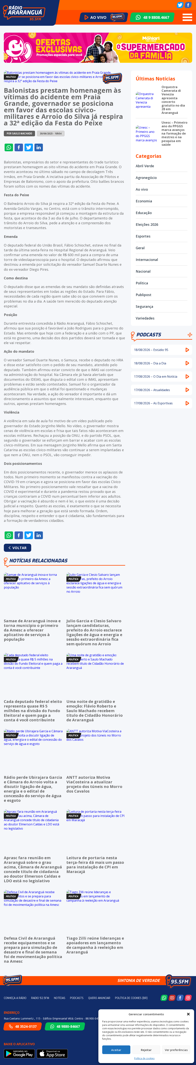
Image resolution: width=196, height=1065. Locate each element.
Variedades (145, 318)
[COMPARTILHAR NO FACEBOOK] (19, 147)
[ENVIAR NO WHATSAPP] (9, 147)
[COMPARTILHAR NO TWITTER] (28, 147)
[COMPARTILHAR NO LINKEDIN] (38, 147)
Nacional (143, 271)
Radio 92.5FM (40, 998)
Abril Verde (145, 166)
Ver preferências (176, 1050)
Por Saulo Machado (19, 133)
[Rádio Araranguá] (24, 12)
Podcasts (148, 335)
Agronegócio (146, 177)
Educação (144, 212)
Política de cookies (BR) (131, 998)
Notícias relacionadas (38, 561)
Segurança (144, 306)
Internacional (147, 259)
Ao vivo (142, 189)
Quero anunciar (99, 998)
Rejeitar (146, 1050)
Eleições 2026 (147, 224)
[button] (188, 1014)
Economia (144, 201)
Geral (140, 248)
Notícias (59, 998)
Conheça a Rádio (15, 998)
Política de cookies (144, 1058)
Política (142, 283)
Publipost (143, 294)
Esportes (143, 236)
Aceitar (116, 1050)
